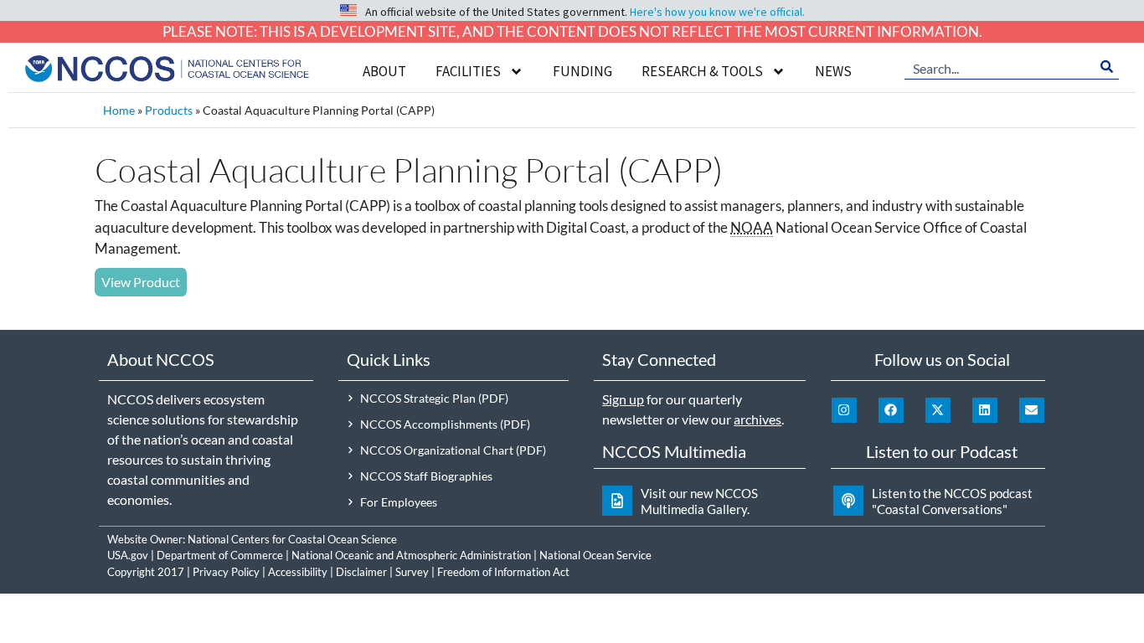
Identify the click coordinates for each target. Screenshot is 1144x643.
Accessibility (297, 572)
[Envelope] (1031, 410)
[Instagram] (844, 410)
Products (169, 110)
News (833, 71)
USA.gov (127, 555)
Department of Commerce (220, 555)
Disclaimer (361, 572)
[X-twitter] (938, 410)
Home (119, 110)
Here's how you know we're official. (717, 11)
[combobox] (999, 67)
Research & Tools (702, 71)
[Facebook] (891, 410)
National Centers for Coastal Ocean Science (292, 539)
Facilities (468, 71)
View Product (140, 282)
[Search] (1107, 67)
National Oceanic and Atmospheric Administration (411, 555)
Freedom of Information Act (503, 572)
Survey (412, 572)
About (384, 71)
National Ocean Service (595, 555)
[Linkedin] (984, 410)
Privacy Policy (226, 572)
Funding (582, 71)
